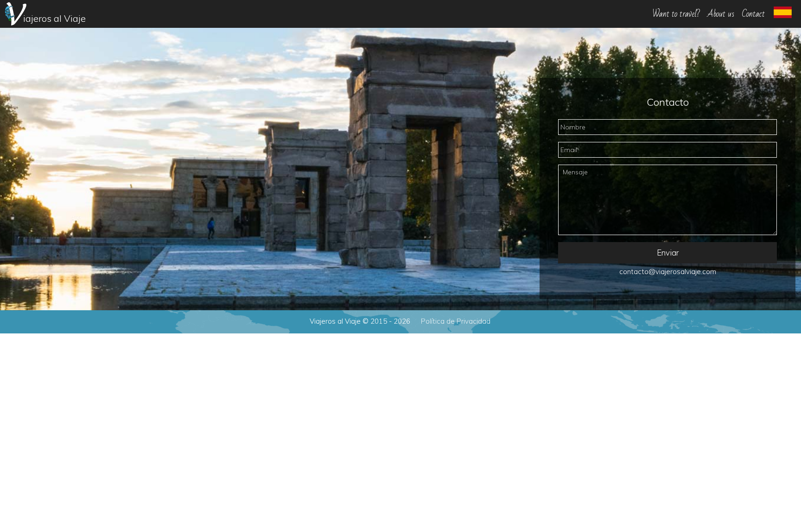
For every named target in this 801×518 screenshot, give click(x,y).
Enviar (668, 252)
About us (720, 14)
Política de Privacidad (455, 321)
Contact (753, 14)
